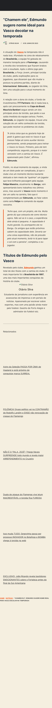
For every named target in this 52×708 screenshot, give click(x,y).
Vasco (20, 52)
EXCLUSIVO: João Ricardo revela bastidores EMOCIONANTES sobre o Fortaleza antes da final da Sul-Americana (25, 579)
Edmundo (29, 267)
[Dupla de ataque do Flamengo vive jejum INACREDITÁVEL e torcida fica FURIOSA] (26, 477)
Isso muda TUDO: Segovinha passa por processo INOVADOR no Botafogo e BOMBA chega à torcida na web (24, 537)
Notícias (9, 598)
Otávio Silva (26, 289)
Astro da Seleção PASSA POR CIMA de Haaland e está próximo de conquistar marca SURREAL (22, 370)
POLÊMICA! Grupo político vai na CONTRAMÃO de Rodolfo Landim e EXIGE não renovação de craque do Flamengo (26, 412)
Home (2, 598)
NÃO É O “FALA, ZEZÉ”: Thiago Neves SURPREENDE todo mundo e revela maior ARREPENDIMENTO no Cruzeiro (23, 455)
